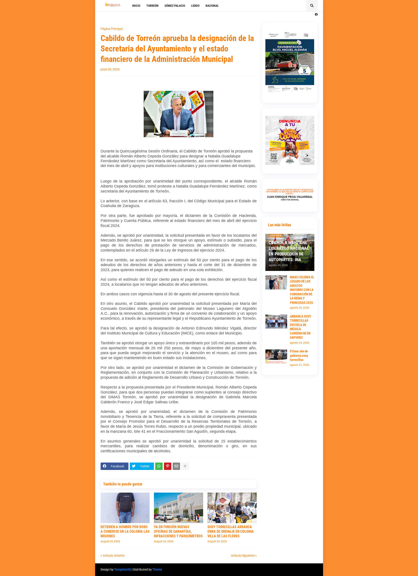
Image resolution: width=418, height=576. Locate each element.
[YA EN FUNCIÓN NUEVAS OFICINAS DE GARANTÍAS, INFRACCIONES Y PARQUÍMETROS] (178, 508)
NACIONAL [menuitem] (212, 5)
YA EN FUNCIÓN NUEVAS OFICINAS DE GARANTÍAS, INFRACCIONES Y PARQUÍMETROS (178, 531)
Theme (157, 569)
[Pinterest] (167, 466)
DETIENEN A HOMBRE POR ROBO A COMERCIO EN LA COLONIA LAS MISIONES (125, 531)
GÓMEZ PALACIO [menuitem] (175, 5)
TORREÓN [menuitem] (152, 5)
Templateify (122, 569)
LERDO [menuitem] (195, 5)
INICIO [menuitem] (136, 5)
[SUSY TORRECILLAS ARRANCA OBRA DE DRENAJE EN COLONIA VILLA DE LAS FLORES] (232, 508)
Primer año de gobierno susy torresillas (299, 355)
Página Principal (112, 28)
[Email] (176, 466)
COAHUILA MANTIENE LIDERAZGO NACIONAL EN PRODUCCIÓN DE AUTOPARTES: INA (289, 251)
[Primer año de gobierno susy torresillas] (276, 356)
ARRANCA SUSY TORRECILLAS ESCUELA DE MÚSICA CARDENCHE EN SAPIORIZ (300, 327)
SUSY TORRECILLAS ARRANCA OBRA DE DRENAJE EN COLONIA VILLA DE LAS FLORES (230, 531)
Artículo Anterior (114, 555)
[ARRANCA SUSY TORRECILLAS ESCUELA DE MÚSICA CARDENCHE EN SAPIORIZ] (276, 321)
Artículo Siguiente (243, 555)
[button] (312, 5)
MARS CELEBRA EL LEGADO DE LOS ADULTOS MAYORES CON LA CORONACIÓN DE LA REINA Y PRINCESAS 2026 (302, 290)
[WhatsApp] (159, 466)
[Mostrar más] (185, 466)
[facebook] (316, 15)
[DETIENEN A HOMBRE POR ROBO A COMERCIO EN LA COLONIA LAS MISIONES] (125, 508)
